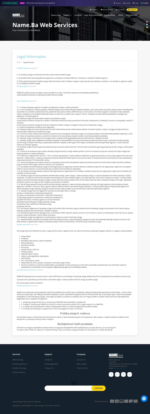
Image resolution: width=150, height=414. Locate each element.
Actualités (78, 15)
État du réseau (110, 15)
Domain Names (18, 372)
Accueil (19, 62)
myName (48, 360)
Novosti (118, 3)
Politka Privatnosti (23, 286)
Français (94, 10)
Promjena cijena (22, 86)
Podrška (145, 3)
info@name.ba (119, 368)
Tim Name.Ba (36, 402)
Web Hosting (17, 360)
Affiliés (120, 15)
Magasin (67, 15)
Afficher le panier (107, 10)
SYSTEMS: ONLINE (11, 3)
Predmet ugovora (23, 68)
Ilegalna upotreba (23, 224)
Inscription (120, 10)
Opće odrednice (22, 101)
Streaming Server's (20, 364)
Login (137, 3)
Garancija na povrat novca (26, 270)
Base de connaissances (93, 15)
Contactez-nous (132, 15)
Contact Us (49, 368)
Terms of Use (82, 368)
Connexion (132, 9)
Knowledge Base (51, 364)
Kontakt (127, 3)
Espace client (56, 15)
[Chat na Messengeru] (144, 398)
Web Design (82, 364)
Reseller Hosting (19, 368)
